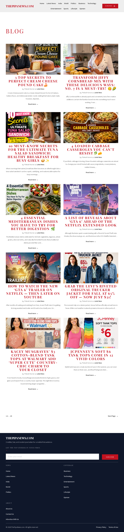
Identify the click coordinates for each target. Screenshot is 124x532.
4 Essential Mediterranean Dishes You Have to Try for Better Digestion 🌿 (33, 223)
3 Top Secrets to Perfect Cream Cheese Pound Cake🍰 (33, 81)
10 (11, 416)
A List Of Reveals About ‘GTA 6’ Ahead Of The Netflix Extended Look (91, 221)
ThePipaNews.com (20, 6)
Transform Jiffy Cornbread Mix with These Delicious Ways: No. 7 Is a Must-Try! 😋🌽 (91, 83)
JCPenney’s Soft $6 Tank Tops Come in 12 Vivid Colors (90, 355)
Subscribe (110, 457)
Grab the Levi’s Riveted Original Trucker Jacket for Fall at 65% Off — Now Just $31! (91, 291)
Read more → (33, 104)
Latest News (40, 89)
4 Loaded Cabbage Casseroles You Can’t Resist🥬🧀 (91, 149)
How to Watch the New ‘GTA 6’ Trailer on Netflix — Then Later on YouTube (33, 291)
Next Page (113, 416)
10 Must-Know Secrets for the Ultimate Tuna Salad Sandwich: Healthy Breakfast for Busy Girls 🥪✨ (33, 153)
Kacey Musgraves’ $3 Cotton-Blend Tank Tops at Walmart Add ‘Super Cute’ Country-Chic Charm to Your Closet (33, 360)
